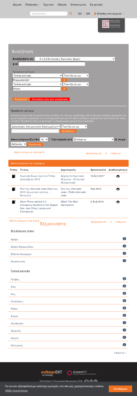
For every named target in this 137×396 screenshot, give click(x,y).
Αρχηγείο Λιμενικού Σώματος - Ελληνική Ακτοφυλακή (72, 179)
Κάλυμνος (17, 345)
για (15, 64)
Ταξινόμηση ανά (61, 139)
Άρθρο (14, 239)
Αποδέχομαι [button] (120, 389)
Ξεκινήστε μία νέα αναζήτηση (50, 99)
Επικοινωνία (78, 4)
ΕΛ (80, 13)
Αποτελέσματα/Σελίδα (25, 139)
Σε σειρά (120, 139)
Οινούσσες (17, 301)
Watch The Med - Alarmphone (70, 203)
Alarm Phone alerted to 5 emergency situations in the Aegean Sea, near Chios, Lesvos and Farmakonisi (39, 206)
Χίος (13, 286)
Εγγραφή (96, 4)
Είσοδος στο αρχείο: (109, 13)
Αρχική (17, 4)
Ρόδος (14, 308)
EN (88, 13)
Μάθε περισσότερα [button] (16, 390)
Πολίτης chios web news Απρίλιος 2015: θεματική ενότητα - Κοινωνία (39, 192)
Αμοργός (16, 330)
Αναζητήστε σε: (23, 59)
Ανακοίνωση (18, 261)
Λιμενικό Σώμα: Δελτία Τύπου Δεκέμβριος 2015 (37, 177)
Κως (13, 294)
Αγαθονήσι (17, 323)
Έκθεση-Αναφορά (21, 254)
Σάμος (14, 316)
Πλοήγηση (31, 4)
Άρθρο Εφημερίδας (22, 246)
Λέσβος (15, 279)
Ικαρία (15, 338)
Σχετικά (49, 4)
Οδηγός (62, 4)
